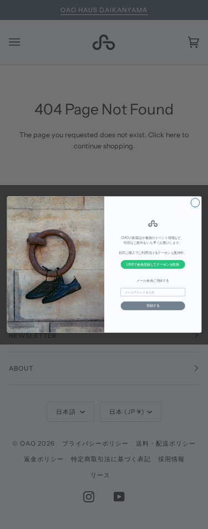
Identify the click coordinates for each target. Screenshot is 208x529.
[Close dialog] (195, 202)
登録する (152, 305)
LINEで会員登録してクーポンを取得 (152, 264)
